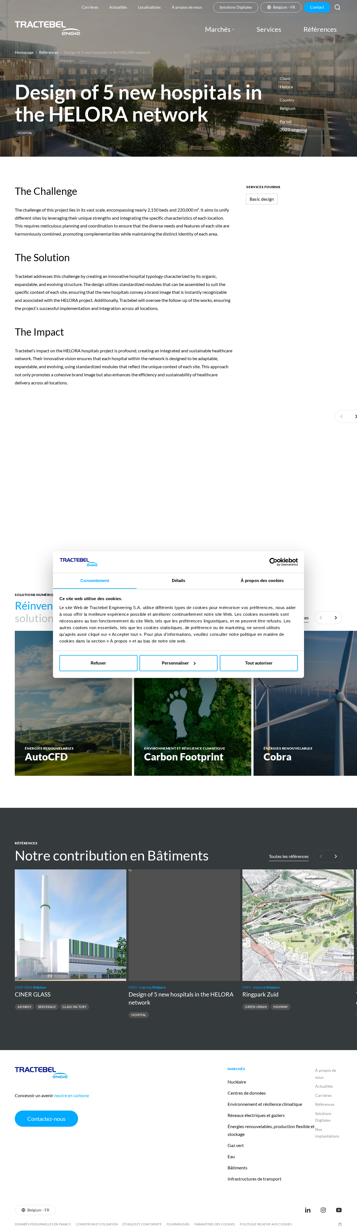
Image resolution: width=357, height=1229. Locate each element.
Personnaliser (175, 663)
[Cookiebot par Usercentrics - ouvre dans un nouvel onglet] (273, 562)
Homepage (24, 52)
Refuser (98, 663)
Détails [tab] (178, 580)
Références (48, 52)
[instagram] (323, 1210)
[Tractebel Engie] (47, 29)
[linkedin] (307, 1210)
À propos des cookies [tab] (262, 580)
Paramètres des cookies (214, 1224)
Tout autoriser (258, 663)
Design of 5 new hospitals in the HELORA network (107, 52)
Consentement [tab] (94, 580)
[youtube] (339, 1210)
